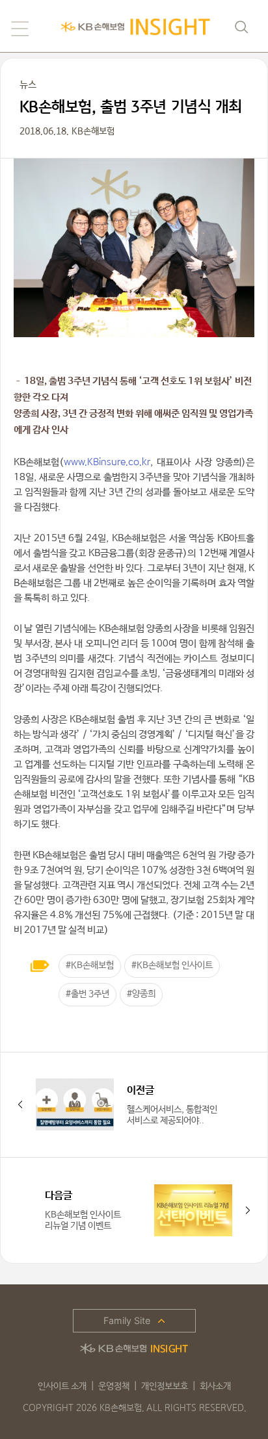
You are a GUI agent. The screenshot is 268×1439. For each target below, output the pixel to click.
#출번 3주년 (87, 994)
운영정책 (113, 1386)
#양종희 (141, 994)
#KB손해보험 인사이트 (172, 965)
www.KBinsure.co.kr (107, 461)
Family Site (126, 1320)
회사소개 (215, 1386)
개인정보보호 (164, 1386)
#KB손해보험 (90, 965)
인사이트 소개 (62, 1386)
